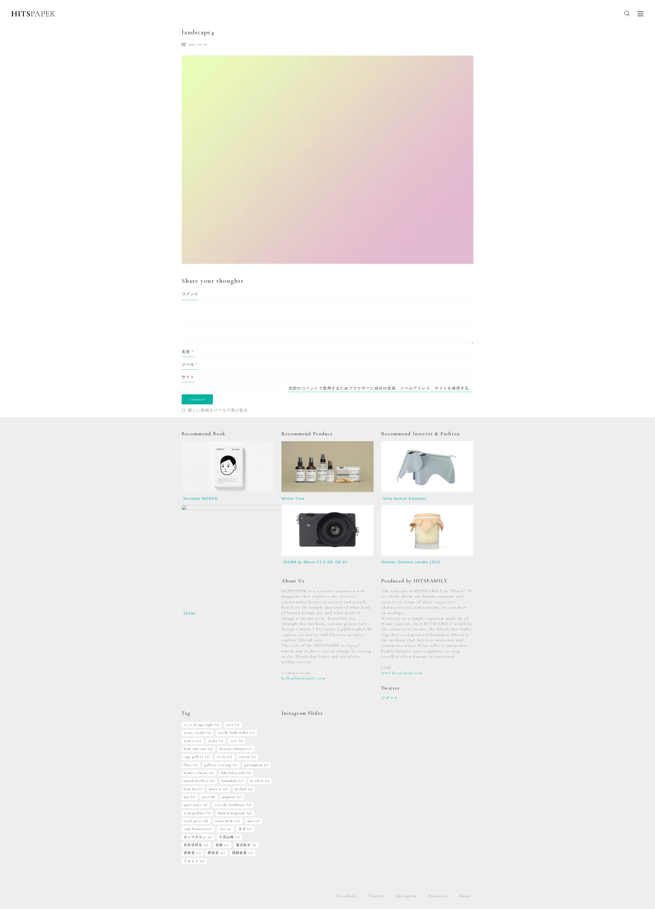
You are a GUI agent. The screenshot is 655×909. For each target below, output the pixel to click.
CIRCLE (224, 757)
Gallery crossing (221, 765)
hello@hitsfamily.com (303, 678)
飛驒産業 (242, 853)
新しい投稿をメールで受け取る (218, 410)
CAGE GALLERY (197, 757)
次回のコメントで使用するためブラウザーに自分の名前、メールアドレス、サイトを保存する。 (381, 388)
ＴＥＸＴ (194, 861)
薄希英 (192, 853)
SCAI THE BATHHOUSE (233, 805)
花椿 (222, 845)
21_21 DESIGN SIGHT (202, 725)
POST (208, 797)
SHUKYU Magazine (235, 813)
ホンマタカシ (198, 837)
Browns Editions (236, 749)
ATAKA (216, 741)
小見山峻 (229, 837)
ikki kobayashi (236, 773)
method (244, 789)
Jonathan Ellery (199, 781)
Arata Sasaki (197, 733)
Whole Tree (292, 498)
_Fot (225, 829)
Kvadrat (260, 781)
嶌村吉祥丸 (196, 845)
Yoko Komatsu (198, 829)
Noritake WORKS (200, 498)
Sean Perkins (197, 813)
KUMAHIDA (233, 781)
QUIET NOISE (196, 805)
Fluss (191, 765)
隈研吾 (216, 853)
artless (192, 741)
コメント (190, 293)
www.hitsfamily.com (401, 672)
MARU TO (218, 789)
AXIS (237, 741)
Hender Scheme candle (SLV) (411, 562)
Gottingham (256, 765)
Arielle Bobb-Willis (236, 733)
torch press (196, 821)
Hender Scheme (199, 773)
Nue (189, 797)
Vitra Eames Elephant (405, 498)
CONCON (247, 757)
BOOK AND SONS (198, 749)
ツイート (389, 698)
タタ (245, 829)
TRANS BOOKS (228, 821)
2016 (232, 725)
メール (190, 364)
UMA (253, 821)
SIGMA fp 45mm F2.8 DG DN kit (315, 562)
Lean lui (193, 789)
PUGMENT (232, 797)
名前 (188, 351)
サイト (188, 377)
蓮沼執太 (246, 845)
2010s (189, 613)
